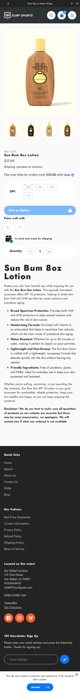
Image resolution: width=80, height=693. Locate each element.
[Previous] (8, 3)
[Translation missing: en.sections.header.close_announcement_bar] (77, 3)
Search (8, 469)
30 (40, 187)
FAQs (7, 488)
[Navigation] (72, 15)
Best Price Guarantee (17, 517)
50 (52, 187)
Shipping (9, 167)
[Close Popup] (76, 674)
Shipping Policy (14, 542)
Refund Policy (12, 536)
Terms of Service (14, 549)
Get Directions (12, 607)
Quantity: (16, 251)
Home (8, 463)
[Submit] (64, 659)
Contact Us (11, 482)
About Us (10, 475)
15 (28, 187)
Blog (7, 494)
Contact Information (16, 523)
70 (28, 195)
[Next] (71, 3)
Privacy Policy (13, 530)
